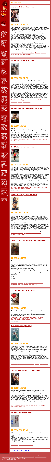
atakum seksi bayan (43, 99)
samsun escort (4, 15)
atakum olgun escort (38, 317)
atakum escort (14, 233)
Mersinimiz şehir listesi (3, 25)
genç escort (20, 139)
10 (18, 450)
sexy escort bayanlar (25, 319)
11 (19, 450)
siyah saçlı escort (26, 54)
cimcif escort (20, 283)
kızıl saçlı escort (14, 284)
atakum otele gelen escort (33, 99)
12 (21, 450)
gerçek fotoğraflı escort (24, 187)
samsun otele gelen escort (16, 54)
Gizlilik (7, 458)
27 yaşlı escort (14, 317)
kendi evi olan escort (15, 53)
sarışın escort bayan (23, 140)
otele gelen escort (30, 53)
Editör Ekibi (42, 457)
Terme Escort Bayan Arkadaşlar (17, 457)
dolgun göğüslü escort (29, 283)
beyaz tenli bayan (15, 187)
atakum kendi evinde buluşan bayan (19, 99)
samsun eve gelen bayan (40, 53)
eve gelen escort (37, 52)
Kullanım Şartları (12, 458)
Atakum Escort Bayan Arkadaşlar (22, 456)
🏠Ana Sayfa (4, 11)
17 (28, 450)
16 (26, 450)
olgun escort (23, 53)
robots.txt (19, 458)
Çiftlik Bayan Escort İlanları (4, 38)
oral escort (44, 139)
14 (24, 450)
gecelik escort (14, 139)
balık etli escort (14, 283)
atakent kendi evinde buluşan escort (19, 52)
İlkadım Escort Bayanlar (4, 47)
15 (25, 450)
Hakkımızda (37, 457)
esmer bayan (30, 52)
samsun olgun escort (15, 319)
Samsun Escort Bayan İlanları (4, 33)
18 (29, 450)
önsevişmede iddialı (37, 139)
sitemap (24, 458)
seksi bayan (21, 234)
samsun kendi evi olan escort (34, 318)
